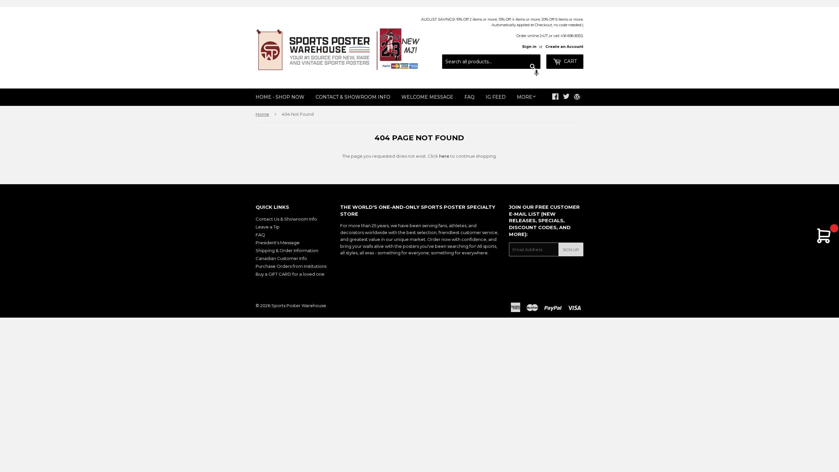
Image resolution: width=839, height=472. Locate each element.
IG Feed (496, 97)
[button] (491, 74)
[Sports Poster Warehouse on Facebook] (555, 97)
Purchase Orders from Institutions (291, 266)
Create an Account (564, 46)
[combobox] (491, 61)
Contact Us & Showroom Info (286, 219)
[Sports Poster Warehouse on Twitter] (566, 97)
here (444, 156)
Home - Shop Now (280, 97)
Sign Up (571, 249)
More (524, 97)
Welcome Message (427, 97)
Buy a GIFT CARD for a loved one (290, 274)
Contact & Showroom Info (353, 97)
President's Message (278, 242)
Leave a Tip (268, 226)
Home (262, 114)
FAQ (469, 97)
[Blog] (577, 97)
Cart (570, 61)
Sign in (529, 46)
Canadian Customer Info (281, 258)
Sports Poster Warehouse (298, 305)
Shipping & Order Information (287, 250)
